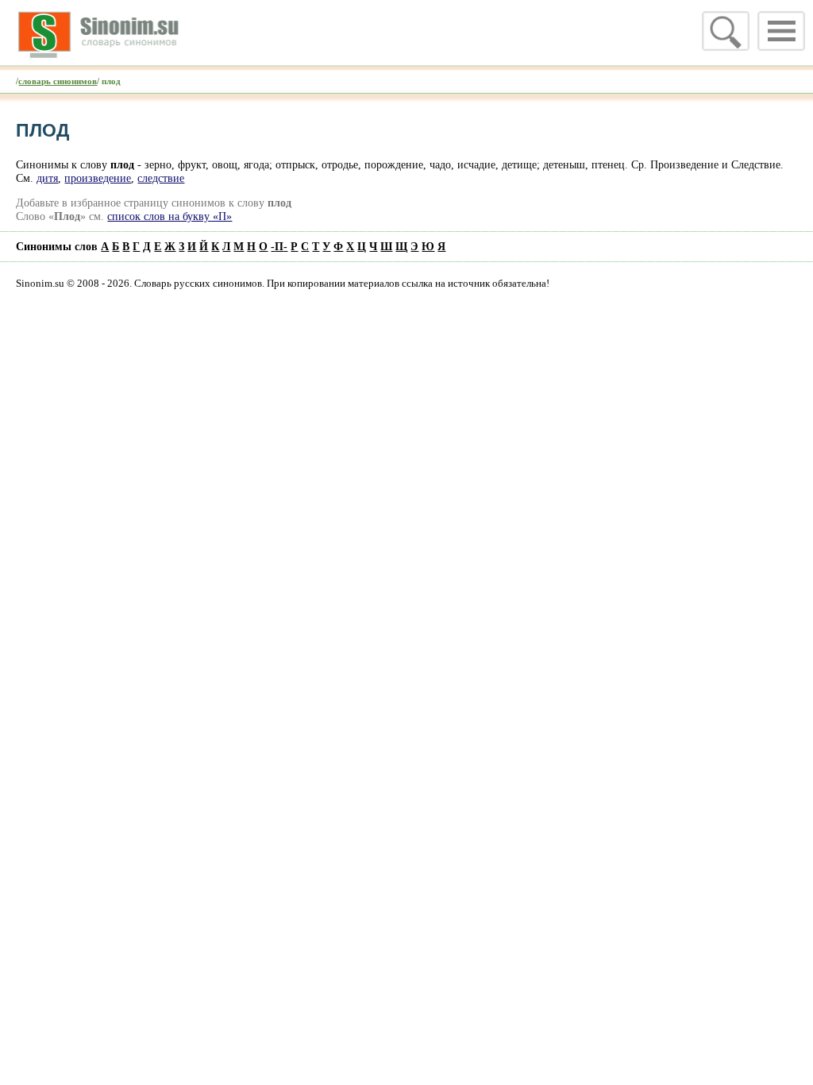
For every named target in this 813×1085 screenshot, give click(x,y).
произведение (97, 178)
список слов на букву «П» (169, 216)
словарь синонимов (57, 81)
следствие (160, 178)
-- (279, 246)
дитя (47, 178)
